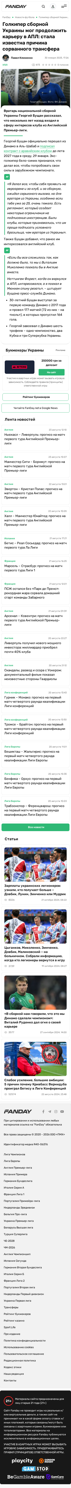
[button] (43, 6)
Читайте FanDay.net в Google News (36, 408)
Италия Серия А (14, 1187)
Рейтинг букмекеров (36, 397)
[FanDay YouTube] (62, 1112)
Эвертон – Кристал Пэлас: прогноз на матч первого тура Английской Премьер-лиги (33, 493)
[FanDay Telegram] (49, 1112)
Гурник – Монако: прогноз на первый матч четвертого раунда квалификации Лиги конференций (34, 701)
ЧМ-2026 (9, 1247)
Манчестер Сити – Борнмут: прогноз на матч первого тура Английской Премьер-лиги (34, 466)
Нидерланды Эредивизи (19, 1207)
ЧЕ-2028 (9, 1241)
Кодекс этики (12, 1367)
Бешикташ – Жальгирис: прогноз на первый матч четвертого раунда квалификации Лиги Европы (31, 756)
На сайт (51, 372)
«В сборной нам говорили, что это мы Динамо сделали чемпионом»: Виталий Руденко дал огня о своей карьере (34, 1020)
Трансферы (11, 1307)
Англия (8, 429)
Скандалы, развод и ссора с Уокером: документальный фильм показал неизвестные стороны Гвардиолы (33, 674)
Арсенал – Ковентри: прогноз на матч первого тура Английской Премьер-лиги (33, 620)
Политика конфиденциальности (25, 1340)
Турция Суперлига (15, 1234)
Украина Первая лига (17, 1300)
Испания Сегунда (15, 1260)
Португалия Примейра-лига (22, 1201)
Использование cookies (19, 1347)
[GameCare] (55, 1477)
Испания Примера (15, 1174)
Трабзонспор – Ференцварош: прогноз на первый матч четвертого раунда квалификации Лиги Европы (34, 810)
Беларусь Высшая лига (18, 1227)
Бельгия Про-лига (15, 1214)
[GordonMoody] (47, 1461)
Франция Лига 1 (14, 1194)
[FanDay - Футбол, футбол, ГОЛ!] (16, 6)
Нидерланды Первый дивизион (24, 1294)
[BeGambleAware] (25, 1477)
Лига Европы (12, 746)
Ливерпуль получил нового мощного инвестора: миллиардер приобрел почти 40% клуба (32, 647)
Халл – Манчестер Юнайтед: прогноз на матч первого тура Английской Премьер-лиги (35, 520)
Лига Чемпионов (14, 1154)
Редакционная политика (20, 1360)
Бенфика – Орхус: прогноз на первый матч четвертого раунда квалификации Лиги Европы (34, 783)
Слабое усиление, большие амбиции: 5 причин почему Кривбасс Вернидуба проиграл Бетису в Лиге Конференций (35, 1084)
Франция (9, 561)
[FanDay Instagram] (56, 1112)
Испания (9, 538)
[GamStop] (35, 1469)
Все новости (36, 827)
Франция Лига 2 (14, 1280)
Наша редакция (14, 1374)
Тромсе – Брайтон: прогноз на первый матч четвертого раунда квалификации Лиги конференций (34, 728)
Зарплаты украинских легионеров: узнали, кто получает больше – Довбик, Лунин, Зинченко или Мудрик (35, 890)
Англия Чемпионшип (17, 1254)
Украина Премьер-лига (19, 1221)
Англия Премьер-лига (18, 1167)
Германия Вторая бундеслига (23, 1267)
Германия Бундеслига (18, 1181)
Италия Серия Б (14, 1274)
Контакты (10, 1380)
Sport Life (10, 1327)
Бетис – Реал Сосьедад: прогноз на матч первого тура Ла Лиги (35, 545)
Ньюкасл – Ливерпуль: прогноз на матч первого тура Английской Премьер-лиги (34, 439)
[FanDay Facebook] (43, 1112)
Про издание (12, 1334)
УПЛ (5, 64)
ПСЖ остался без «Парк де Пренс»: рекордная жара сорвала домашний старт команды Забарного (32, 593)
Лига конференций (16, 692)
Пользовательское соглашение (24, 1354)
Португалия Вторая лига (19, 1287)
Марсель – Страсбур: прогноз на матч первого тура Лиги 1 (33, 568)
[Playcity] (22, 1461)
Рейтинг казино (14, 1320)
